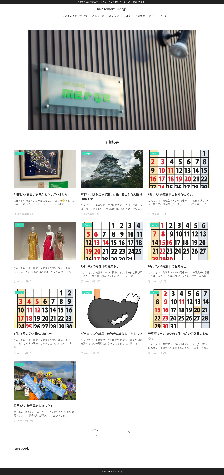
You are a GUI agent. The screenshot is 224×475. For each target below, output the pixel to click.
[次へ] (129, 432)
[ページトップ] (217, 468)
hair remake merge (112, 9)
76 (120, 433)
